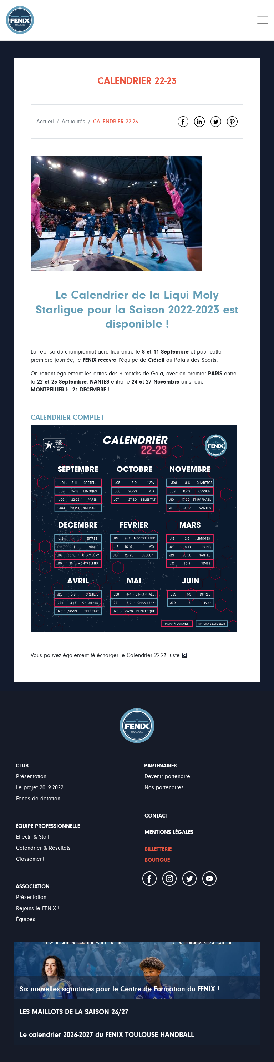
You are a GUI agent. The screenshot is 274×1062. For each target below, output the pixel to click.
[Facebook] (183, 121)
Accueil (45, 121)
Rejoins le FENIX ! (37, 908)
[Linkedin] (199, 121)
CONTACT (156, 815)
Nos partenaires (164, 787)
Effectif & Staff (32, 837)
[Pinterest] (232, 121)
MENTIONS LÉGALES (168, 832)
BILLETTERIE (158, 849)
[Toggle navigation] (262, 20)
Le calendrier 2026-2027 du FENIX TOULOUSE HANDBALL (107, 1035)
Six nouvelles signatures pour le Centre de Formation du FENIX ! (119, 989)
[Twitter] (215, 121)
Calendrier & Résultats (43, 848)
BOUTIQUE (157, 860)
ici (184, 655)
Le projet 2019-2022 (40, 787)
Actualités (73, 121)
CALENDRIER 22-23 (115, 121)
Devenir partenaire (167, 776)
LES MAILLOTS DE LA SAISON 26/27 (74, 1012)
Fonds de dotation (38, 798)
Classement (30, 859)
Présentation (31, 776)
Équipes (25, 919)
